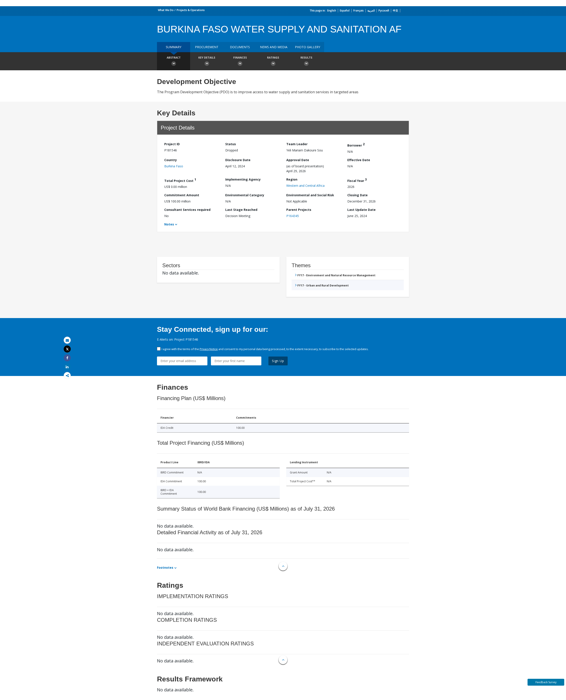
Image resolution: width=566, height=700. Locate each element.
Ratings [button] (273, 57)
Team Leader (297, 144)
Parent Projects (298, 210)
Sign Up (278, 361)
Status (230, 144)
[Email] (67, 340)
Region (291, 179)
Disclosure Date (237, 160)
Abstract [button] (174, 57)
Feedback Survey (545, 682)
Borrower (356, 144)
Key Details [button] (206, 57)
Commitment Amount (181, 195)
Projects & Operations (191, 10)
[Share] (67, 358)
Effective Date (358, 160)
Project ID (172, 144)
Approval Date (297, 160)
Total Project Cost (180, 180)
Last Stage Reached (241, 210)
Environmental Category (244, 195)
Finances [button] (240, 57)
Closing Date (357, 195)
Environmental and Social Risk (310, 195)
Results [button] (306, 57)
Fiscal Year (357, 180)
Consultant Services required (187, 210)
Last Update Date (361, 210)
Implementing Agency (243, 179)
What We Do (166, 10)
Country (170, 160)
